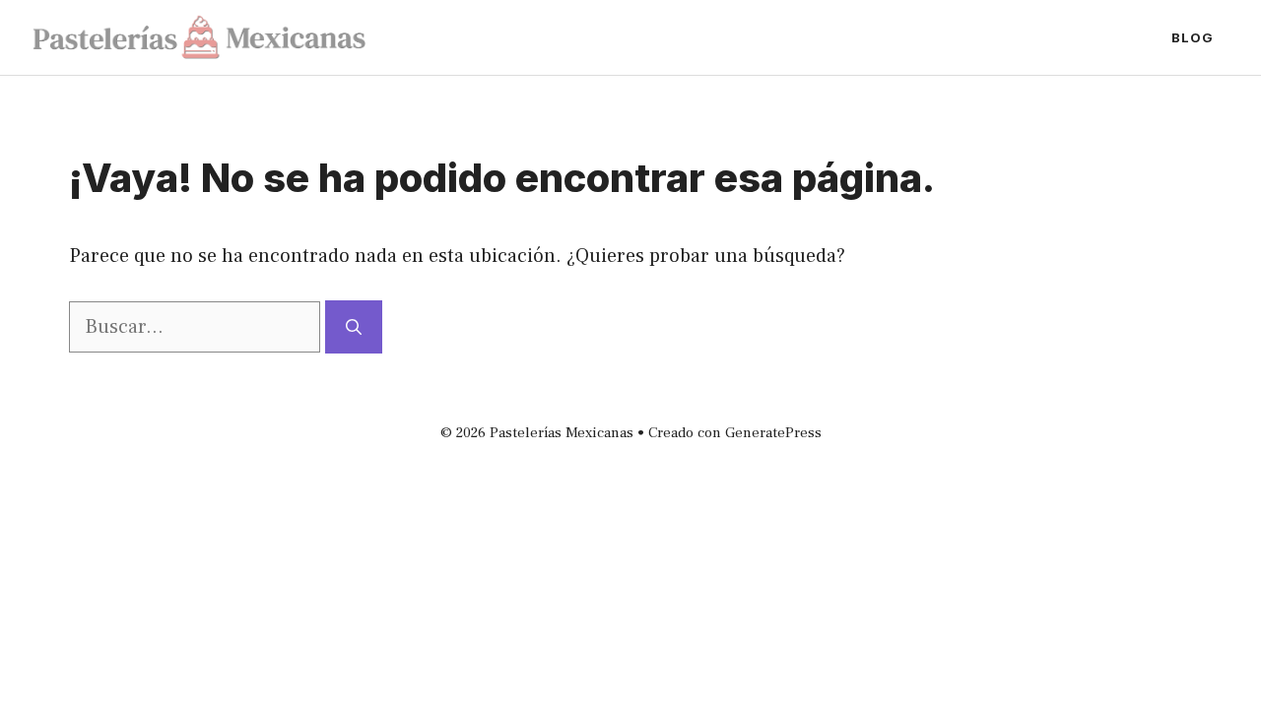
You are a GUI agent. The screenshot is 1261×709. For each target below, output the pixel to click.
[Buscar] (353, 327)
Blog (1192, 37)
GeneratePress (773, 432)
